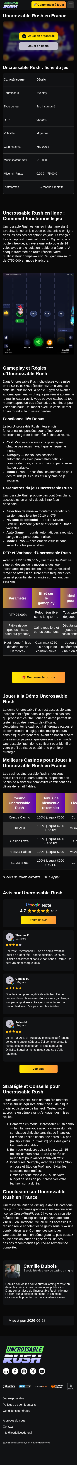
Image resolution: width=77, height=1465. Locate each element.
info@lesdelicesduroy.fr (18, 1432)
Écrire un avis (38, 919)
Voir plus (38, 1068)
